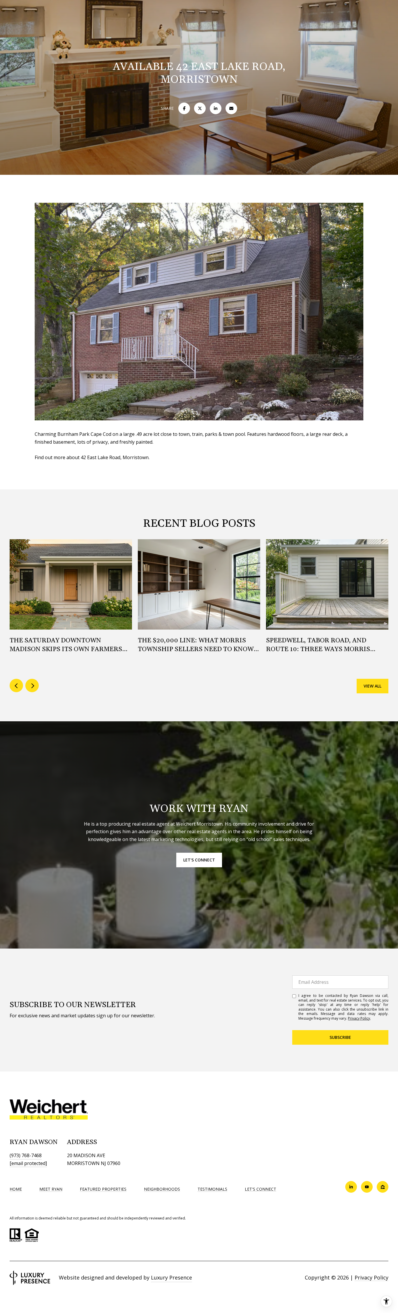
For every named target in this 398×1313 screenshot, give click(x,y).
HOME (16, 1189)
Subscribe (340, 1037)
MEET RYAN (50, 1189)
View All (372, 686)
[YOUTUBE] (367, 1187)
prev (16, 685)
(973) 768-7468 (26, 1155)
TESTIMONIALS (212, 1189)
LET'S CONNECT (260, 1189)
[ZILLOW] (382, 1187)
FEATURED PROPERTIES (103, 1189)
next (32, 685)
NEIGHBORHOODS (162, 1189)
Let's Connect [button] (199, 860)
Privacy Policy (359, 1018)
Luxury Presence (171, 1277)
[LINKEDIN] (351, 1187)
